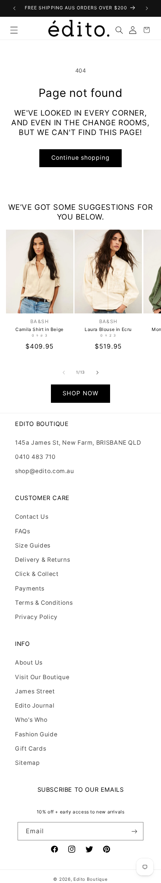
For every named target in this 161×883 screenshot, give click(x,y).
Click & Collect (36, 573)
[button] (14, 28)
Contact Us (31, 516)
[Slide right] (97, 372)
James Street (35, 691)
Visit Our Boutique (42, 677)
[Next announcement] (147, 8)
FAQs (22, 531)
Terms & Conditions (44, 602)
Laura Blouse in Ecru (108, 329)
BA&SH (39, 321)
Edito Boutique (90, 879)
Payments (30, 588)
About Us (29, 662)
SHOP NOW (80, 393)
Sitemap (27, 762)
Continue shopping (80, 157)
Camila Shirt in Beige (39, 329)
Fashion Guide (36, 734)
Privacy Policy (36, 616)
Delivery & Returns (42, 559)
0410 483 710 (35, 456)
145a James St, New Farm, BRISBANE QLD (78, 442)
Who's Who (31, 719)
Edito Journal (34, 705)
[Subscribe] (134, 831)
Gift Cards (30, 748)
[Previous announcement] (14, 8)
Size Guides (33, 545)
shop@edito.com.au (44, 471)
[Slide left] (63, 372)
